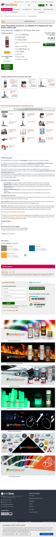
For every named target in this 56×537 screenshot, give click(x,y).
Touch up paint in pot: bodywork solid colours (32, 81)
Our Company (31, 495)
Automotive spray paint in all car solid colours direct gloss (13, 81)
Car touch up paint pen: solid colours (50, 81)
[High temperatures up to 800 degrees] (28, 352)
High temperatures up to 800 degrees (14, 363)
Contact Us (41, 1)
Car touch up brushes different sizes (31, 131)
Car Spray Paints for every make (14, 453)
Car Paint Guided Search (37, 288)
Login (42, 5)
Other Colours (7, 61)
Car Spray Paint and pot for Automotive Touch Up (15, 16)
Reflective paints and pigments (14, 431)
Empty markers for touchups (13, 138)
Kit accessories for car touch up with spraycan (13, 131)
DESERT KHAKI (10, 246)
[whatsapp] (41, 305)
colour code (24, 305)
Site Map (30, 503)
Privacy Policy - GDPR (33, 512)
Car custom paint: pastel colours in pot (50, 115)
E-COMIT (29, 521)
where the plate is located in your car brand (16, 217)
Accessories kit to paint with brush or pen (50, 123)
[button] (51, 5)
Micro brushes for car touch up (50, 130)
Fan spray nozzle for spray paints (49, 138)
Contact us (31, 506)
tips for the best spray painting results (15, 212)
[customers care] (41, 298)
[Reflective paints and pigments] (28, 420)
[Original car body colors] (28, 375)
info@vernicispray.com (9, 504)
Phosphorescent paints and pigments (14, 408)
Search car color (29, 21)
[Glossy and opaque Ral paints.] (28, 329)
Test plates (11, 113)
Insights (27, 1)
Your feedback (8, 266)
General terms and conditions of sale (36, 498)
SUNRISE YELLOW (11, 253)
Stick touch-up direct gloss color (13, 92)
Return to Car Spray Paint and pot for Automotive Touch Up (17, 106)
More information (25, 531)
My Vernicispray (49, 1)
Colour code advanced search (9, 310)
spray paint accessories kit (11, 228)
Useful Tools (34, 1)
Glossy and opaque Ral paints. (14, 340)
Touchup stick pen (31, 121)
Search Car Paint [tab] (10, 282)
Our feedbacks (31, 501)
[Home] (1, 16)
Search (8, 303)
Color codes (31, 509)
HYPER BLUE (37, 246)
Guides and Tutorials (18, 1)
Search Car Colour (7, 9)
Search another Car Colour (7, 67)
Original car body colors (14, 386)
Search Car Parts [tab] (36, 282)
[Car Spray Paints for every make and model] (28, 442)
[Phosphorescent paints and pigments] (28, 397)
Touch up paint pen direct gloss (13, 122)
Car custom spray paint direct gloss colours (31, 115)
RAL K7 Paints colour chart (14, 476)
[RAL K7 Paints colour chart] (28, 465)
